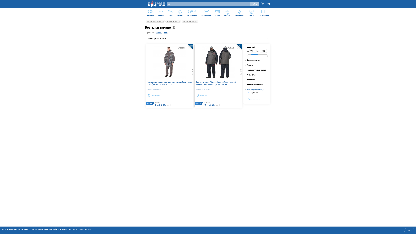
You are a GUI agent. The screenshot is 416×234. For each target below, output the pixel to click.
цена (165, 33)
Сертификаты (264, 15)
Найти (254, 4)
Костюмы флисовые (190, 21)
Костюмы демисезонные (155, 21)
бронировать (155, 95)
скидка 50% (253, 93)
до (258, 51)
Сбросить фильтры (254, 99)
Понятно (409, 230)
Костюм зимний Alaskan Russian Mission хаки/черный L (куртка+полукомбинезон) (216, 83)
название (159, 33)
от (248, 51)
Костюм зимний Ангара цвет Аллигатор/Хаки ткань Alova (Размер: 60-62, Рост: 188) (169, 83)
